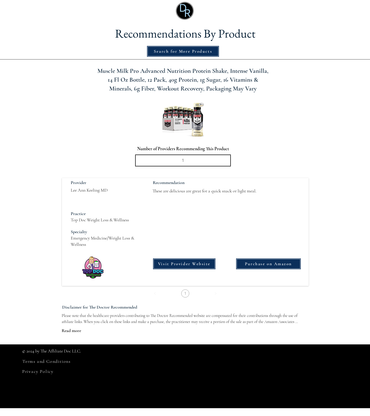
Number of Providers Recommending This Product (183, 148)
